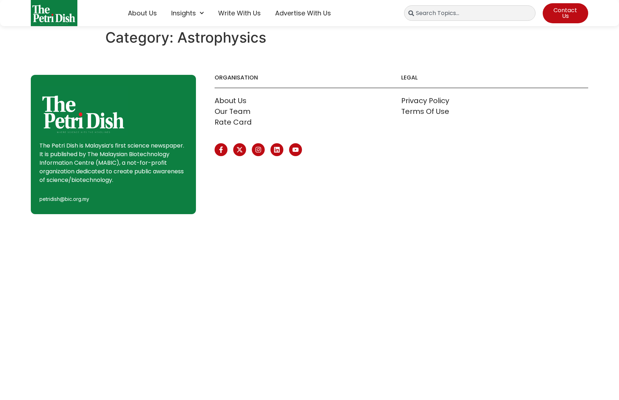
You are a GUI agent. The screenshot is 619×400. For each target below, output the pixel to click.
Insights (183, 13)
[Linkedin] (276, 149)
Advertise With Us (303, 13)
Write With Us (239, 13)
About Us (142, 13)
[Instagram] (258, 149)
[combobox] (470, 13)
